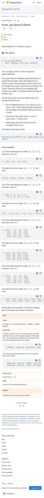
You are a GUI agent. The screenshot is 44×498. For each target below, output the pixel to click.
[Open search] (33, 2)
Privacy (10, 483)
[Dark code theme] (37, 58)
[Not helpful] (18, 20)
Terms (4, 483)
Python (33, 16)
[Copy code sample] (40, 58)
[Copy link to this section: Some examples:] (17, 147)
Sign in (39, 2)
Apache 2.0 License (27, 418)
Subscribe (35, 488)
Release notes (6, 465)
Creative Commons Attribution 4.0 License (21, 416)
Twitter (4, 449)
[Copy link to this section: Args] (8, 315)
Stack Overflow (7, 469)
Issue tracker (6, 462)
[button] (22, 53)
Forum (4, 443)
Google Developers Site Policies (16, 421)
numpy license (12, 425)
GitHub (4, 446)
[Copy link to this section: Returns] (10, 390)
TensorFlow (5, 16)
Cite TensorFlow (7, 476)
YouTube (5, 453)
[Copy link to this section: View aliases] (17, 53)
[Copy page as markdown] (11, 28)
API (13, 16)
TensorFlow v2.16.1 (11, 9)
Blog (3, 439)
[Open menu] (3, 2)
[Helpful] (14, 20)
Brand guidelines (7, 472)
